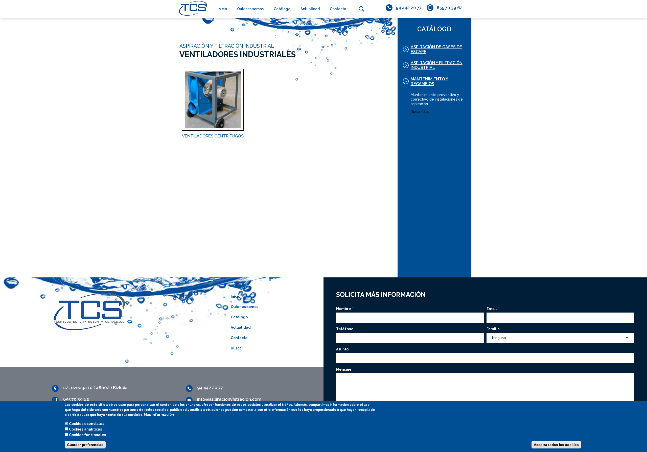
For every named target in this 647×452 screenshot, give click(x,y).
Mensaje (345, 369)
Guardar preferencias (85, 445)
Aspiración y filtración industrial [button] (437, 65)
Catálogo (282, 9)
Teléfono (344, 329)
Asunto (343, 349)
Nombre (344, 309)
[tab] (434, 49)
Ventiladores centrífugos (213, 135)
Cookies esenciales (86, 424)
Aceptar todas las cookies (556, 445)
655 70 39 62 (450, 7)
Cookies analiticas (85, 429)
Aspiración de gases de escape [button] (436, 49)
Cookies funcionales (87, 435)
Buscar (361, 9)
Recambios (420, 112)
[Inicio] (191, 8)
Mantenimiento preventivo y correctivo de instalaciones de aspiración (437, 99)
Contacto (338, 9)
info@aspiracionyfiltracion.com (229, 399)
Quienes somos (250, 9)
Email (493, 309)
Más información (159, 415)
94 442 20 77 (409, 7)
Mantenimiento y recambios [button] (429, 81)
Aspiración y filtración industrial (226, 46)
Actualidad (310, 9)
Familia (493, 329)
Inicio (222, 9)
